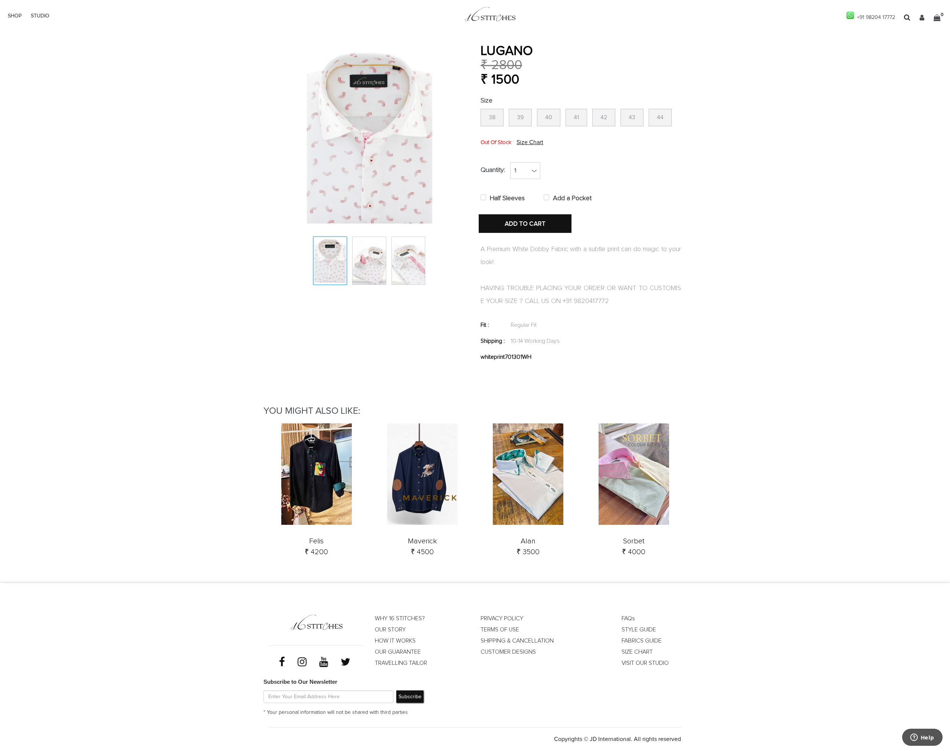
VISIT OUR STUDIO (645, 663)
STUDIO (40, 16)
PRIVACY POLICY (502, 618)
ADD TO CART (525, 224)
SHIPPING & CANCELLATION (517, 641)
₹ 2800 (501, 65)
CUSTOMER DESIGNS (508, 652)
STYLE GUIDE (639, 630)
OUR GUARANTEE (398, 652)
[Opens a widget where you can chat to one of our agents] (922, 738)
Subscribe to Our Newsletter (300, 682)
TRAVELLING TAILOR (401, 663)
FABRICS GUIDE (642, 641)
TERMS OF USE (500, 630)
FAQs (628, 618)
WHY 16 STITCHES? (400, 618)
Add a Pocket (572, 198)
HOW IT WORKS (395, 641)
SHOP (15, 16)
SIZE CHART (637, 652)
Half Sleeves (507, 198)
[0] (937, 17)
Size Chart (530, 142)
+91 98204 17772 (874, 17)
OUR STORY (390, 630)
